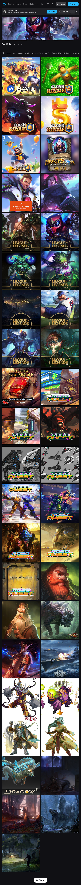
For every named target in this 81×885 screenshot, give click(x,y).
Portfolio (39, 880)
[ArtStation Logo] (4, 4)
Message (65, 11)
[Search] (48, 4)
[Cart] (52, 4)
